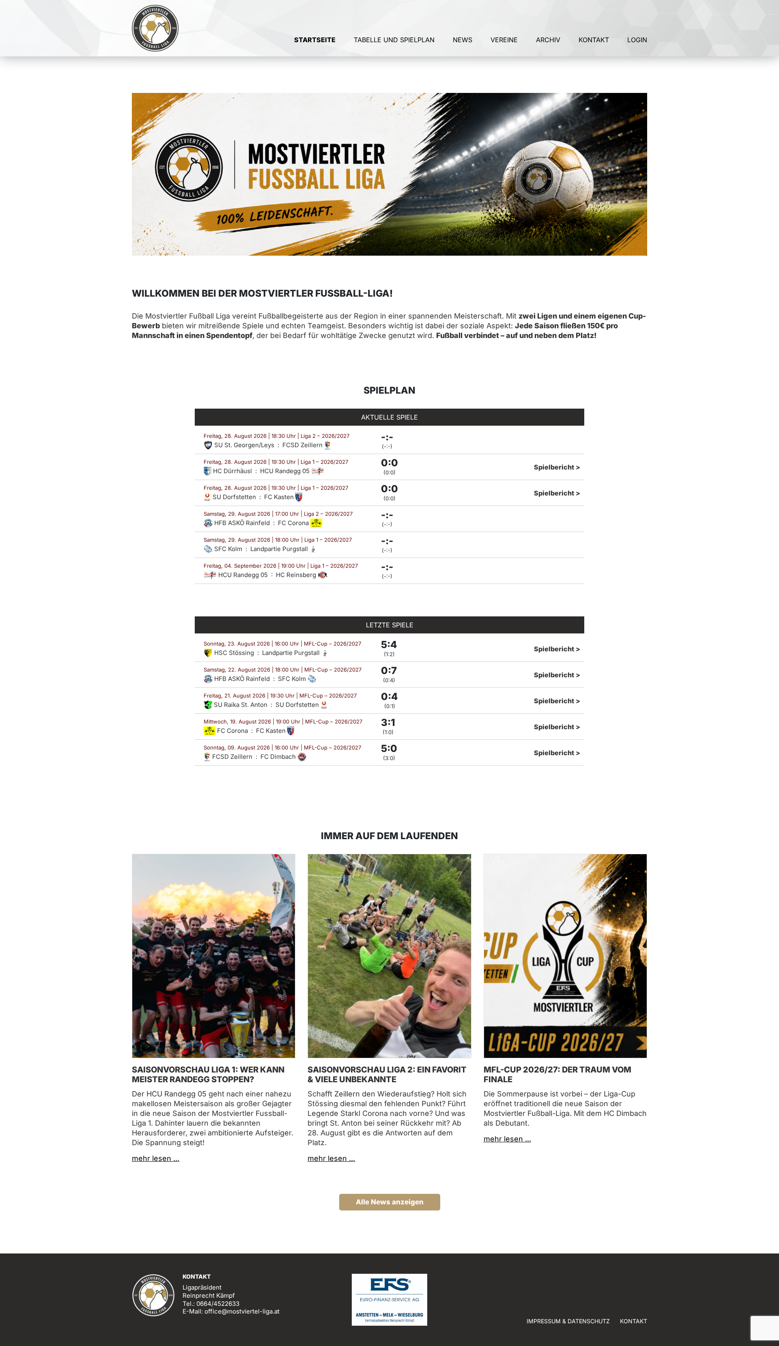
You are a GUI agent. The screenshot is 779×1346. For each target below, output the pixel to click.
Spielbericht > (557, 467)
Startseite (315, 40)
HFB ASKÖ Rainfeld (242, 523)
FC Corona (294, 523)
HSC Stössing (234, 653)
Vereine (504, 40)
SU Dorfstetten (234, 497)
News (462, 40)
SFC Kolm (228, 549)
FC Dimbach (278, 756)
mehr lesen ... (155, 1158)
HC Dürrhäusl (232, 471)
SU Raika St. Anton (240, 705)
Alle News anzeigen (390, 1202)
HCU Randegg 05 (285, 471)
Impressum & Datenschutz (568, 1321)
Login (637, 40)
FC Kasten (279, 497)
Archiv (548, 40)
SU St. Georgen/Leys (244, 445)
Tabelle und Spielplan (394, 40)
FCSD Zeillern (303, 445)
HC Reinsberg (297, 575)
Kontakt (594, 40)
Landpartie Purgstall (280, 549)
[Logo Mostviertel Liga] (155, 28)
